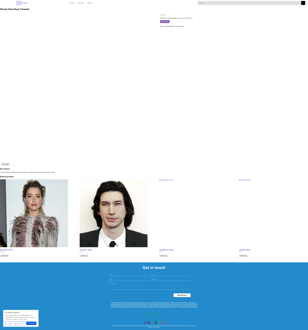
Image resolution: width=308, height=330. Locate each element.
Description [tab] (5, 164)
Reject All (21, 323)
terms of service (154, 315)
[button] (145, 323)
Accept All (31, 323)
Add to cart (164, 21)
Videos (89, 3)
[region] (20, 318)
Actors (72, 3)
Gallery (81, 3)
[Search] (303, 3)
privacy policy (154, 312)
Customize (10, 323)
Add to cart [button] (4, 255)
